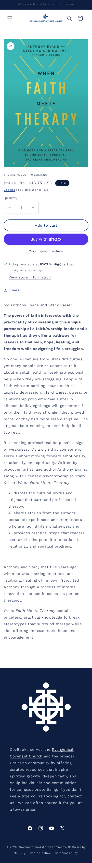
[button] (9, 18)
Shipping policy (66, 853)
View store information (30, 277)
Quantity (10, 198)
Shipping (9, 189)
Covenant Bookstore (34, 847)
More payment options (46, 251)
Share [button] (14, 290)
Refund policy (40, 853)
